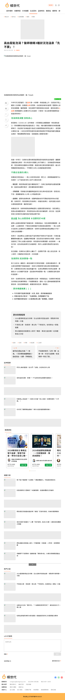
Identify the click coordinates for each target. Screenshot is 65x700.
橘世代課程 (13, 687)
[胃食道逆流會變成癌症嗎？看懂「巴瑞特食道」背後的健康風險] (9, 514)
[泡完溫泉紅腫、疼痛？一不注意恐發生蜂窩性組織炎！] (9, 380)
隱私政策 (53, 690)
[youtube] (61, 677)
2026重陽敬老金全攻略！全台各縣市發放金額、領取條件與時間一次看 (39, 574)
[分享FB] (6, 103)
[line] (58, 677)
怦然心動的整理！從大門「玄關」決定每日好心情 (33, 367)
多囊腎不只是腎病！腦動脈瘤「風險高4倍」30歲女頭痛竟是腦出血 (38, 554)
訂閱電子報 (28, 690)
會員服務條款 (45, 690)
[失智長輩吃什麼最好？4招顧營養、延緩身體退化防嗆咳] (9, 493)
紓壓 (26, 343)
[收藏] (6, 120)
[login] (55, 5)
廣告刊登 (21, 684)
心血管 (39, 343)
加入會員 (12, 690)
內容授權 (28, 684)
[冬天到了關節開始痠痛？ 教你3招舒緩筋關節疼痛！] (9, 412)
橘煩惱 (48, 11)
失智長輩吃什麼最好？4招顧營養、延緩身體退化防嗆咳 (35, 490)
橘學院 (54, 11)
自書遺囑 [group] (21, 17)
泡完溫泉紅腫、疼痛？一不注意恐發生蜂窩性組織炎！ (35, 378)
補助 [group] (28, 17)
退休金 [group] (14, 17)
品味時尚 (41, 11)
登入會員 (19, 690)
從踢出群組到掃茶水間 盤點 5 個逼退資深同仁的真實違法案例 (37, 616)
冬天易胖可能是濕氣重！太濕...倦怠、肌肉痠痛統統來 (33, 293)
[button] (58, 5)
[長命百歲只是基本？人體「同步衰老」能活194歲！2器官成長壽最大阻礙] (9, 525)
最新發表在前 (56, 661)
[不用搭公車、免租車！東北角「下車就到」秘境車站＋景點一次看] (9, 587)
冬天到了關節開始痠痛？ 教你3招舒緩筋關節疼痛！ (34, 409)
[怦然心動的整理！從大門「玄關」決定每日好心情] (9, 370)
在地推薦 (25, 11)
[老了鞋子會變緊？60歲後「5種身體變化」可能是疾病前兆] (9, 482)
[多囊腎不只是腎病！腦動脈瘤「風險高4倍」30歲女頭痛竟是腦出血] (9, 556)
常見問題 (36, 690)
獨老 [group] (33, 17)
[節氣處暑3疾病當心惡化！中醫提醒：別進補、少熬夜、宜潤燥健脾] (9, 546)
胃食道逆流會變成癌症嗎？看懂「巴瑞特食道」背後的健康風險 (38, 511)
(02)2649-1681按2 (33, 682)
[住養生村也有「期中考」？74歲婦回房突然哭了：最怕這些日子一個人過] (9, 608)
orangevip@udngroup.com (18, 682)
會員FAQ (21, 687)
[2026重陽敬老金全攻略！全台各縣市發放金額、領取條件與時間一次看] (9, 576)
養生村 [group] (7, 17)
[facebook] (55, 677)
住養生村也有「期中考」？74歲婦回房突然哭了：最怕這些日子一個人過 (39, 606)
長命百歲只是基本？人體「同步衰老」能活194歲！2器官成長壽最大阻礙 (39, 523)
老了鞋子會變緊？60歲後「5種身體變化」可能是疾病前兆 (36, 480)
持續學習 (17, 11)
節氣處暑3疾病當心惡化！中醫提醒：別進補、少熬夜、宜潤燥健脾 (38, 544)
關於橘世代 (13, 684)
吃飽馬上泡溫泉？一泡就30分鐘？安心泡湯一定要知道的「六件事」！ (38, 400)
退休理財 (9, 11)
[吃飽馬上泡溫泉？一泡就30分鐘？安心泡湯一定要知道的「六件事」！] (9, 402)
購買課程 (51, 5)
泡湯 (20, 343)
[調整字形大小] (6, 125)
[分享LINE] (6, 109)
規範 (5, 654)
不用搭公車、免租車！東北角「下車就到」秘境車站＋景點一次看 (38, 584)
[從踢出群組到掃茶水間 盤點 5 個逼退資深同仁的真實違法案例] (9, 618)
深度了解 (14, 465)
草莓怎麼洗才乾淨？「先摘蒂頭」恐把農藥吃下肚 (31, 296)
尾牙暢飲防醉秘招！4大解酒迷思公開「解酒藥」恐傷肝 (33, 299)
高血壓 (32, 343)
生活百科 (33, 11)
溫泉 (14, 343)
